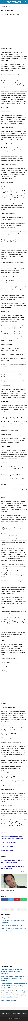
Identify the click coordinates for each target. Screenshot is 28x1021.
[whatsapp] (23, 899)
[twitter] (11, 899)
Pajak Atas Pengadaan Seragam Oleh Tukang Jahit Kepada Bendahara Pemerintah (12, 971)
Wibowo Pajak (14, 2)
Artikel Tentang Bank (8, 931)
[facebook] (4, 899)
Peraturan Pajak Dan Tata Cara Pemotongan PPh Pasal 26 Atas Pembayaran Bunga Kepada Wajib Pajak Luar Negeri (14, 986)
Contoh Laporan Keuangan (8, 1000)
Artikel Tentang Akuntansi (8, 842)
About (3, 1013)
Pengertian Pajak (7, 918)
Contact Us (8, 1013)
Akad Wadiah (6, 111)
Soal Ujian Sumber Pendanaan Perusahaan (14, 928)
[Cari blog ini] (26, 2)
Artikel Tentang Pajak (7, 846)
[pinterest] (17, 899)
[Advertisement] (14, 31)
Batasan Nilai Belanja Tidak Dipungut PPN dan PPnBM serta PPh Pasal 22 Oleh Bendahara (13, 978)
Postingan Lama (21, 909)
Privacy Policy (16, 1013)
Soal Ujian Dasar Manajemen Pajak (12, 925)
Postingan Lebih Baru (7, 909)
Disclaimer (23, 1013)
